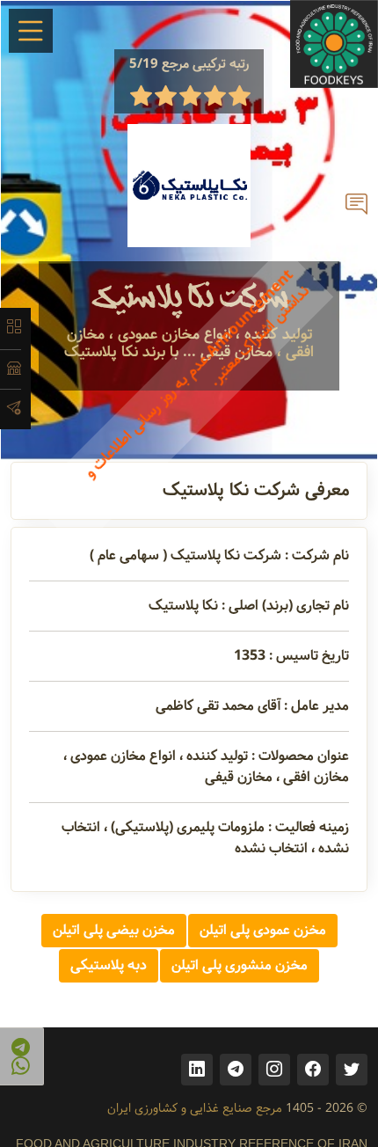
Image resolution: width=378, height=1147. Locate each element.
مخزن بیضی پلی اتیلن (114, 930)
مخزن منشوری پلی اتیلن (239, 965)
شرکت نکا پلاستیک (189, 298)
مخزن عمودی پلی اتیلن (263, 930)
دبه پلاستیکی (108, 965)
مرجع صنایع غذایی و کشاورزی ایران (194, 1108)
